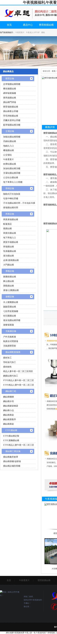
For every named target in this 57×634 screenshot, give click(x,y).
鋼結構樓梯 (8, 397)
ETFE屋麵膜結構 (11, 440)
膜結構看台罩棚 (10, 111)
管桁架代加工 (9, 362)
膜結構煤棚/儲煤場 (12, 461)
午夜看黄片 (19, 32)
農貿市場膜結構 (10, 242)
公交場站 (7, 155)
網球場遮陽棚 (9, 93)
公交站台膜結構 (10, 177)
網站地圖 (9, 633)
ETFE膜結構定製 (11, 436)
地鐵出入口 (8, 146)
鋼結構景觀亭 (9, 419)
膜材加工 (7, 358)
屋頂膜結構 (8, 256)
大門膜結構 (8, 265)
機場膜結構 (8, 150)
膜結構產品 (8, 71)
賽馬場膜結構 (9, 98)
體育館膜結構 (46, 25)
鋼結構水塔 (8, 401)
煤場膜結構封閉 (10, 207)
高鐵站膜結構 (9, 141)
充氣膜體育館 (9, 346)
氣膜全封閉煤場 (10, 341)
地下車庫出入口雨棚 (12, 182)
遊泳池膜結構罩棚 (11, 320)
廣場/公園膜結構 (11, 290)
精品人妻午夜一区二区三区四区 (18, 371)
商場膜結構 (8, 247)
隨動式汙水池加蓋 (11, 194)
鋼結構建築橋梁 (10, 406)
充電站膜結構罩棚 (11, 173)
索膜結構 (7, 228)
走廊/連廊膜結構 (11, 260)
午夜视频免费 (18, 633)
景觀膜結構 (8, 286)
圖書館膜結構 (9, 277)
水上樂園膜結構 (10, 302)
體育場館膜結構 (10, 107)
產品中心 (28, 25)
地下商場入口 (9, 237)
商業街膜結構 (9, 233)
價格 (43, 32)
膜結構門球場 (9, 102)
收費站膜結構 (9, 164)
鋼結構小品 (8, 410)
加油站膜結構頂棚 (11, 168)
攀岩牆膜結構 (9, 89)
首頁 (9, 25)
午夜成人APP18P (33, 32)
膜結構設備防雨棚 (11, 466)
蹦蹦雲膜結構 (9, 307)
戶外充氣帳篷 (9, 337)
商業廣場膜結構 (10, 219)
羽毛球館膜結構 (10, 116)
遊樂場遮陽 (8, 325)
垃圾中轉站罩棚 (10, 198)
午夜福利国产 (41, 633)
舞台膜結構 (8, 281)
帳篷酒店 (7, 224)
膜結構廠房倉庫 (10, 457)
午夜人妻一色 (30, 633)
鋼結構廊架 (8, 415)
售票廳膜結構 (9, 251)
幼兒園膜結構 (9, 316)
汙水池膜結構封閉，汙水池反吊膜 (19, 203)
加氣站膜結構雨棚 (11, 137)
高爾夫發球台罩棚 (11, 120)
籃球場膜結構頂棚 (11, 125)
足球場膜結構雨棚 (11, 84)
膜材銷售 (7, 367)
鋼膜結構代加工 (10, 376)
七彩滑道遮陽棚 (10, 311)
